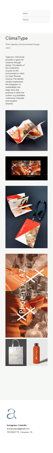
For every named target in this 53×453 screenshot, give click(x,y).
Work (25, 13)
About (25, 19)
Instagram (12, 425)
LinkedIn (22, 425)
